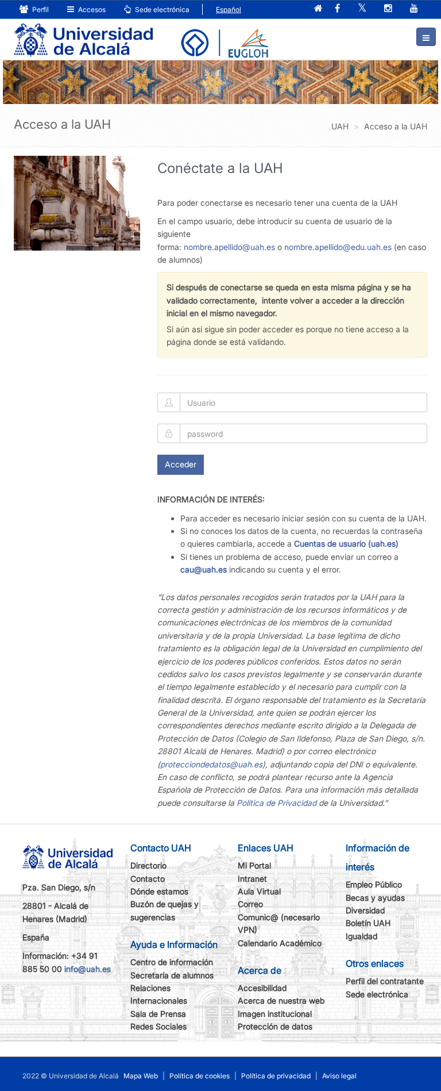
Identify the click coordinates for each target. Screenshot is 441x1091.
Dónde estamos (159, 891)
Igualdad (361, 936)
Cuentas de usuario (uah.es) (346, 543)
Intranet (252, 878)
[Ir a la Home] (83, 32)
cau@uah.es (203, 569)
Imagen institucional (275, 1014)
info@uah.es (87, 969)
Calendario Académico (280, 943)
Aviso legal (339, 1075)
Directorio (148, 865)
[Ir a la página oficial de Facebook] (337, 9)
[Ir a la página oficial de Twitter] (362, 9)
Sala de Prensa (158, 1014)
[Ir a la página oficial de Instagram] (388, 9)
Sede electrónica (161, 9)
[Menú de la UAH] (426, 37)
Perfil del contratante (385, 981)
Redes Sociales (158, 1026)
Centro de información (171, 962)
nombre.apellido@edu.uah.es (338, 247)
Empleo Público (374, 884)
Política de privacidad (276, 1075)
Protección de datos (275, 1026)
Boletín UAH (368, 923)
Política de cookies (199, 1075)
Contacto (147, 878)
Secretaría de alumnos (172, 975)
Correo (250, 904)
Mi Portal (254, 865)
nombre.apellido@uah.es (229, 247)
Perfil (39, 9)
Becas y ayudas (375, 897)
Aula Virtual (259, 891)
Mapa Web (140, 1075)
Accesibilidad (262, 988)
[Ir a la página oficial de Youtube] (414, 9)
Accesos (91, 9)
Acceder (180, 464)
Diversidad (365, 910)
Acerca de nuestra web (281, 1000)
